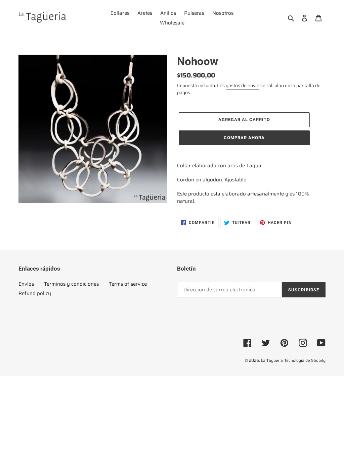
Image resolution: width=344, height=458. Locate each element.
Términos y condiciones (71, 284)
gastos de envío (242, 85)
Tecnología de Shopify (305, 360)
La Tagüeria (272, 360)
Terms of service (128, 284)
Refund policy (34, 293)
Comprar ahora (244, 137)
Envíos (26, 284)
